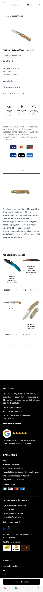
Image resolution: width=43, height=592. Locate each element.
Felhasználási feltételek (13, 513)
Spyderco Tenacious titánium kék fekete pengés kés (12, 280)
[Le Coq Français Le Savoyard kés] (12, 302)
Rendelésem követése (12, 411)
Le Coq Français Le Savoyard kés (12, 310)
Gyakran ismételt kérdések (14, 506)
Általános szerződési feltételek (16, 476)
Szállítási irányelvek (11, 464)
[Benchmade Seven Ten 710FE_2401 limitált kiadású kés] (31, 260)
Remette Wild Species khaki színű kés (31, 326)
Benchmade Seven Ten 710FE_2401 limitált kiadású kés (31, 270)
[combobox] (18, 5)
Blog (4, 460)
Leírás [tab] (21, 171)
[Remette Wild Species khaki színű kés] (31, 310)
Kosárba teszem (23, 582)
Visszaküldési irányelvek (13, 517)
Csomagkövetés (9, 509)
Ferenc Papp (16, 56)
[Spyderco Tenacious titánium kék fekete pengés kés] (12, 265)
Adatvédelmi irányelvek (13, 468)
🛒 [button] (17, 290)
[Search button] (28, 5)
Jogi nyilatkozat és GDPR (13, 479)
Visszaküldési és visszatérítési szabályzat (21, 472)
